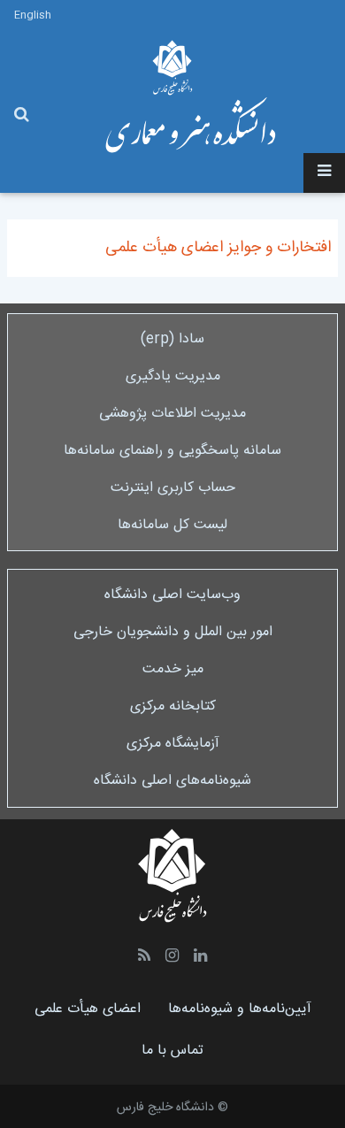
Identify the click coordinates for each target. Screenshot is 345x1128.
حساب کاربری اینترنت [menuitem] (173, 488)
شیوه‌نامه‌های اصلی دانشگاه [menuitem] (172, 781)
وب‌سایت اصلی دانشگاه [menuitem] (172, 595)
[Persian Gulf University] (172, 68)
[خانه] (191, 125)
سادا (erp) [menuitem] (172, 339)
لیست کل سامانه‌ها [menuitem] (172, 525)
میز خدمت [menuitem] (172, 669)
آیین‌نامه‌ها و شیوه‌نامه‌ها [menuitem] (239, 1009)
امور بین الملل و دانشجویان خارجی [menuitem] (172, 632)
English (32, 15)
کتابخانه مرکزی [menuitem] (173, 706)
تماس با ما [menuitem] (172, 1051)
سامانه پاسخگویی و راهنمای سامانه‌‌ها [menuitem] (172, 451)
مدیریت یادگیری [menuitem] (173, 376)
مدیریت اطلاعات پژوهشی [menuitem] (172, 414)
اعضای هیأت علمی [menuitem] (87, 1009)
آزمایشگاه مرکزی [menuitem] (172, 744)
